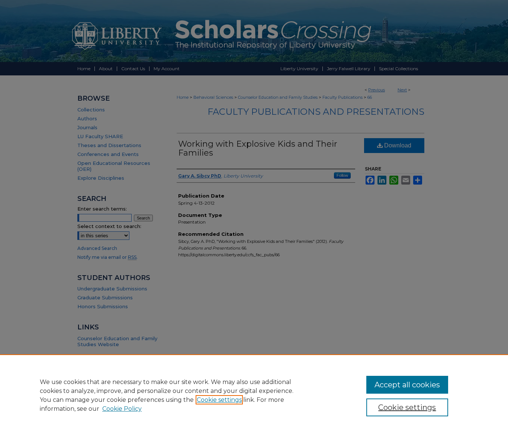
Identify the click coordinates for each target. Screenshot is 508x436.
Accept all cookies (407, 384)
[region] (254, 395)
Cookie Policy (122, 408)
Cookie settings (219, 399)
